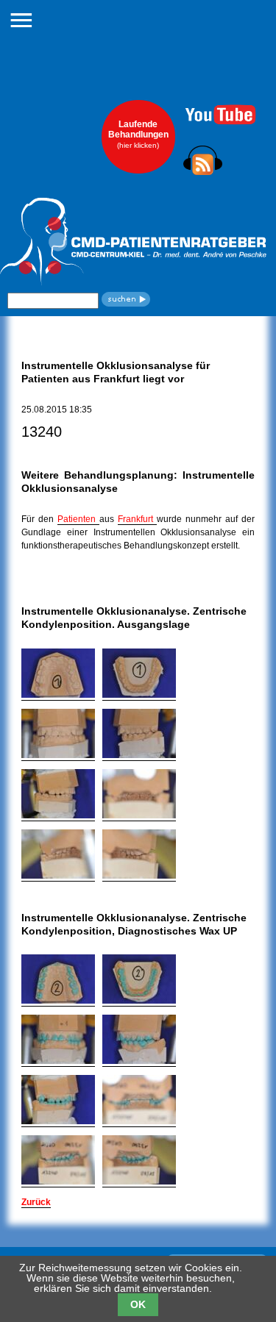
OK (138, 1304)
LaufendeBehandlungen (138, 134)
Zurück (36, 1202)
